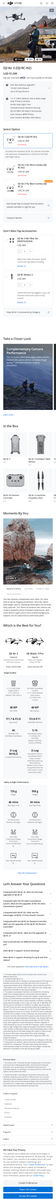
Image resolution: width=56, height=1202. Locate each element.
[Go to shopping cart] (46, 3)
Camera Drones (10, 1099)
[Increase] (30, 251)
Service (7, 1113)
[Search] (41, 3)
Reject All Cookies (27, 1189)
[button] (21, 266)
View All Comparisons (27, 873)
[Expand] (50, 893)
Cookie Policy (38, 1175)
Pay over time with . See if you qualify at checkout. (27, 77)
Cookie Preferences (37, 1164)
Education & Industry (11, 1108)
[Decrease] (19, 251)
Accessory (8, 1117)
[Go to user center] (52, 3)
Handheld (7, 1104)
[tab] (18, 59)
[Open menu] (4, 3)
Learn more (8, 414)
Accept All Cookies (28, 1196)
